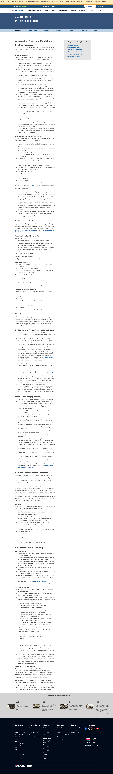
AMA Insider (46, 732)
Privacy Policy (62, 764)
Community (47, 738)
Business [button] (73, 10)
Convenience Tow (34, 185)
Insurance (46, 30)
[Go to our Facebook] (86, 728)
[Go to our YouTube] (97, 728)
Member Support (34, 725)
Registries (72, 30)
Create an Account (33, 732)
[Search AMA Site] (101, 10)
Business (59, 730)
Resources (60, 725)
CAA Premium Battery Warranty (76, 54)
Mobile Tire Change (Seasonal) (75, 49)
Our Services (19, 725)
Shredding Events (75, 730)
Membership (59, 30)
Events (73, 725)
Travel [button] (53, 10)
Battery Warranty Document (41, 581)
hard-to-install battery (48, 372)
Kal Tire (31, 467)
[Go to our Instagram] (91, 728)
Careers (45, 734)
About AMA (47, 725)
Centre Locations (33, 727)
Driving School (19, 736)
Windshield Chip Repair (74, 56)
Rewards (84, 30)
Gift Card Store (19, 734)
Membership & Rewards (63, 734)
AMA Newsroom (47, 730)
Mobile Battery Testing (74, 47)
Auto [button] (46, 10)
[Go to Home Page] (24, 766)
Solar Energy (60, 739)
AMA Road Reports (20, 752)
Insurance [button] (82, 10)
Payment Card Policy (82, 764)
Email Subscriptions (34, 739)
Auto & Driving (61, 727)
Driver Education (33, 30)
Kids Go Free (45, 113)
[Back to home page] (17, 10)
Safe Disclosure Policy (93, 764)
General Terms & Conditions (22, 35)
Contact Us (32, 730)
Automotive (18, 30)
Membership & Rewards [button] (34, 10)
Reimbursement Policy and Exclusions (77, 51)
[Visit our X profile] (89, 728)
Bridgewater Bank (19, 754)
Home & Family (61, 732)
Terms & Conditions (72, 764)
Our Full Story (58, 698)
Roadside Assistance (73, 45)
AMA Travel (18, 749)
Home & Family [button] (63, 10)
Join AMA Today (90, 6)
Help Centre (32, 734)
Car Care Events (75, 732)
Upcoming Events (75, 727)
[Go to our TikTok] (94, 728)
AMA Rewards (18, 730)
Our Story (45, 727)
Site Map (51, 764)
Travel (95, 30)
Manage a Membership (35, 736)
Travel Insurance (19, 743)
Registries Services (20, 739)
